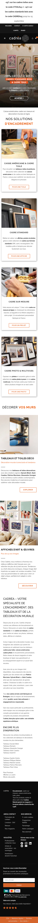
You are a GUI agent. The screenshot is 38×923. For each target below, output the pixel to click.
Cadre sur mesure (19, 302)
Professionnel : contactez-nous (10, 842)
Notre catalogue (28, 829)
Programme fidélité (26, 821)
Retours (7, 825)
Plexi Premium (8, 772)
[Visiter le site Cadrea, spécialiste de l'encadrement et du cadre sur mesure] (7, 791)
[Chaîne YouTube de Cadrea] (26, 846)
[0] (35, 38)
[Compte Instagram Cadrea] (26, 843)
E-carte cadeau (27, 26)
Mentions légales (17, 918)
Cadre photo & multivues (19, 371)
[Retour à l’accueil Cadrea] (19, 38)
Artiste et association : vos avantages (10, 848)
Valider (19, 885)
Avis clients (24, 921)
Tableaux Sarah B (9, 753)
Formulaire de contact (9, 818)
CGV (7, 918)
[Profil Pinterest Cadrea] (22, 846)
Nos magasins (10, 829)
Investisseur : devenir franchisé (11, 855)
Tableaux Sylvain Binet (11, 744)
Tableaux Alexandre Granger (13, 748)
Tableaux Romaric (9, 746)
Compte (15, 30)
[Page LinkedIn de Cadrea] (30, 843)
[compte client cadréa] (32, 38)
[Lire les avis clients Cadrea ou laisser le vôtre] (11, 907)
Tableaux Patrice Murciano (12, 765)
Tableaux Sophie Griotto (11, 758)
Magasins (8, 26)
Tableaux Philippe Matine (12, 760)
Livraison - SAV (10, 822)
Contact (17, 26)
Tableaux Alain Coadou (11, 750)
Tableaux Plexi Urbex (10, 767)
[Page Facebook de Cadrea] (22, 843)
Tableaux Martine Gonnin (11, 763)
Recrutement (26, 832)
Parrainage (26, 825)
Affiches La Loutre (9, 775)
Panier (23, 30)
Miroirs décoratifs (9, 777)
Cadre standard (19, 232)
